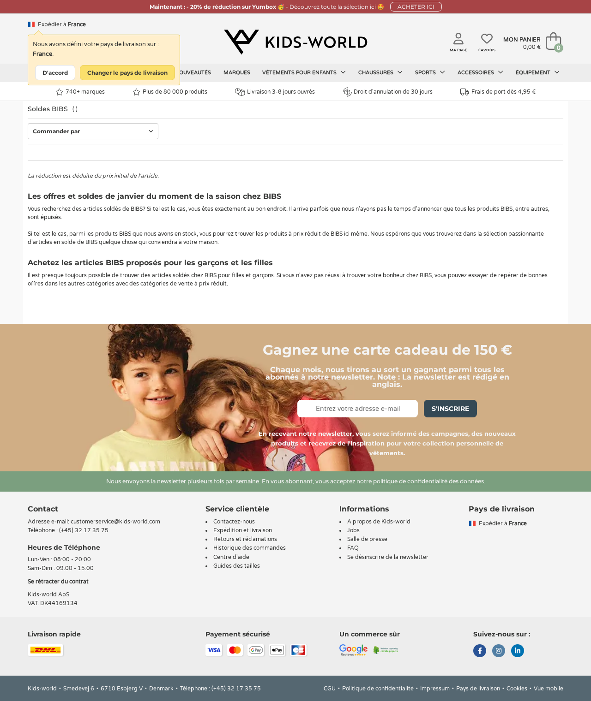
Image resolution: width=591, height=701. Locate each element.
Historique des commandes (249, 548)
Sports (426, 73)
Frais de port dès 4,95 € (503, 92)
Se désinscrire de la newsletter (387, 557)
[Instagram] (498, 651)
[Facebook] (479, 651)
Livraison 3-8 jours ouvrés (281, 92)
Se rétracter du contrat (58, 581)
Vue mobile (548, 688)
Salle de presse (367, 539)
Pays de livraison (478, 688)
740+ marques (85, 92)
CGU (330, 688)
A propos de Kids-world (378, 521)
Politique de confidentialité (378, 688)
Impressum (435, 688)
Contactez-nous (234, 521)
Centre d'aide (231, 557)
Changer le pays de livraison (127, 72)
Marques (236, 73)
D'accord (55, 72)
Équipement (534, 73)
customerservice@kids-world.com (115, 521)
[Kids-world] (295, 42)
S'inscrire (450, 408)
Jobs (353, 530)
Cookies (517, 688)
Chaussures (376, 73)
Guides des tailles (236, 566)
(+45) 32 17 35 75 (84, 530)
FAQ (353, 548)
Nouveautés (193, 73)
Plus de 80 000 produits (175, 92)
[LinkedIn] (517, 651)
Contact (43, 509)
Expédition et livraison (242, 530)
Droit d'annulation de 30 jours (393, 92)
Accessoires (476, 73)
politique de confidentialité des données (428, 481)
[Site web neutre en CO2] (386, 650)
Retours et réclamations (245, 539)
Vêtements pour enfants (300, 73)
